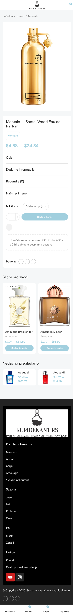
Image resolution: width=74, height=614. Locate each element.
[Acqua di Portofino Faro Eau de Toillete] (45, 377)
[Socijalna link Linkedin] (33, 261)
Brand (20, 16)
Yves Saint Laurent (17, 480)
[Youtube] (10, 577)
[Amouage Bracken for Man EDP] (19, 305)
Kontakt (10, 560)
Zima (9, 518)
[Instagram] (19, 577)
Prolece (11, 511)
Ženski (10, 542)
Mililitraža (12, 206)
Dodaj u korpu (44, 216)
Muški (9, 535)
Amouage (11, 336)
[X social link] (27, 261)
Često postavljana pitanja (22, 567)
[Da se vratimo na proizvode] (65, 16)
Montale (33, 16)
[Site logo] (37, 5)
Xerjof (9, 466)
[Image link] (37, 423)
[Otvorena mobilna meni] (4, 5)
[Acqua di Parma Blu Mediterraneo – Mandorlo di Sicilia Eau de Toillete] (9, 377)
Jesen (9, 497)
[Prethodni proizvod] (61, 16)
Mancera (11, 452)
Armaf (10, 459)
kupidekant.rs (62, 590)
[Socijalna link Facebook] (21, 261)
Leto (8, 504)
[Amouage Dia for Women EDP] (54, 305)
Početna (8, 16)
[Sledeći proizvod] (69, 16)
